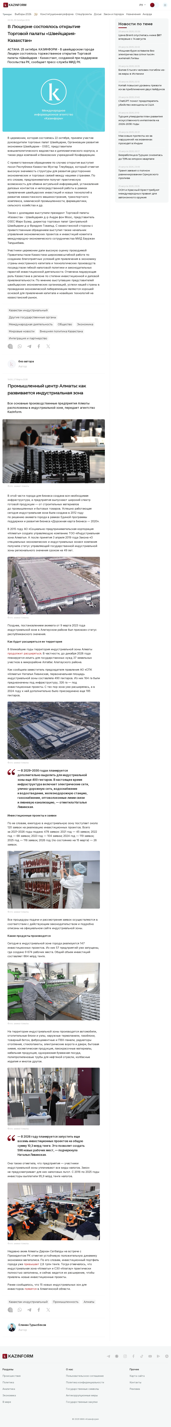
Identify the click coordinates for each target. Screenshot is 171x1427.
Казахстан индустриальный (28, 310)
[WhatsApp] (19, 346)
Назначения (133, 14)
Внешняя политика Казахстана (61, 331)
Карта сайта (137, 1375)
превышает (31, 1264)
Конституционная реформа (56, 14)
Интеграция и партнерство (28, 338)
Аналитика (9, 1388)
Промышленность (65, 1301)
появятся (31, 1288)
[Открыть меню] (165, 5)
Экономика (85, 324)
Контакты (135, 1382)
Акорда (147, 14)
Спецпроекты (83, 14)
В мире (7, 1401)
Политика (8, 1382)
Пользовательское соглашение (85, 1375)
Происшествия (12, 1375)
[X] (48, 346)
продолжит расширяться (24, 653)
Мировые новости (22, 331)
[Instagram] (10, 346)
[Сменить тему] (154, 5)
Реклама (135, 1388)
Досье (97, 14)
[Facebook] (38, 346)
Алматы (89, 1301)
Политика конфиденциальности (85, 1382)
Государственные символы (82, 1388)
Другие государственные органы (32, 317)
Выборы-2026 (23, 14)
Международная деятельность (31, 324)
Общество (65, 324)
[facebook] (133, 1356)
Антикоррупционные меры (82, 1395)
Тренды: (7, 14)
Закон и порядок (114, 14)
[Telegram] (29, 346)
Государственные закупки (82, 1401)
